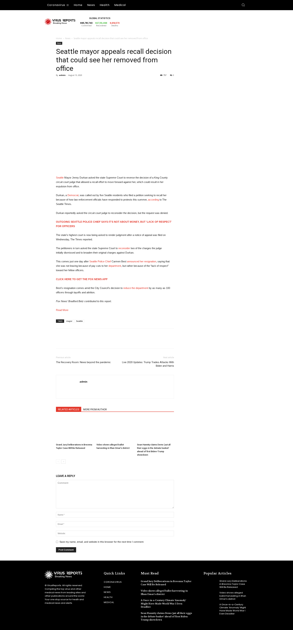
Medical (109, 602)
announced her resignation (141, 261)
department (115, 265)
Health (108, 597)
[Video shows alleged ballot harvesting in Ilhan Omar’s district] (114, 429)
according (153, 199)
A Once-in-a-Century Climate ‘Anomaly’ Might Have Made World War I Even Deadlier (163, 603)
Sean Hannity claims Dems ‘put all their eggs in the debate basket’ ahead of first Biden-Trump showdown (166, 616)
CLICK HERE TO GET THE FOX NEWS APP (82, 279)
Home (59, 38)
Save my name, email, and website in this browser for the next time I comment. (102, 541)
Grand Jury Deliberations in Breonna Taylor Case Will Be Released (233, 584)
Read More (62, 310)
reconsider (124, 248)
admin (62, 75)
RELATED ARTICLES (68, 409)
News (67, 38)
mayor (69, 321)
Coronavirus (113, 582)
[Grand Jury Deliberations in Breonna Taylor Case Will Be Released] (74, 429)
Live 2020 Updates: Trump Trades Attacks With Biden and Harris (148, 364)
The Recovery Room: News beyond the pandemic (83, 362)
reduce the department (135, 288)
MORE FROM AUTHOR (95, 409)
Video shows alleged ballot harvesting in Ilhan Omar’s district (232, 595)
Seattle (60, 177)
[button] (243, 5)
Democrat (73, 195)
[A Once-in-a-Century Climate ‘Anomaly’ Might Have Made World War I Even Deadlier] (210, 607)
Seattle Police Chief (100, 261)
